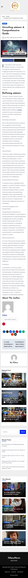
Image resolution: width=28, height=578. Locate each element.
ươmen (19, 110)
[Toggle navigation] (2, 7)
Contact (13, 572)
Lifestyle (7, 489)
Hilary (8, 37)
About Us (7, 572)
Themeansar (13, 569)
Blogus (22, 567)
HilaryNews (14, 558)
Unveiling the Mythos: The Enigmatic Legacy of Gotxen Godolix (13, 383)
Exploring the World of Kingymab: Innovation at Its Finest (13, 400)
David (7, 385)
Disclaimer (20, 572)
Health (4, 23)
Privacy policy (14, 575)
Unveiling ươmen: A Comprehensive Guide (13, 30)
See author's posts (10, 319)
